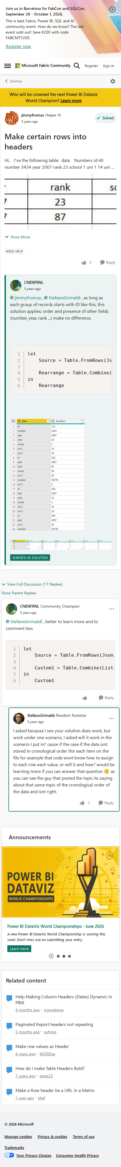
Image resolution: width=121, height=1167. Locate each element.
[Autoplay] (51, 956)
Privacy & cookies (52, 1136)
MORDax (47, 1053)
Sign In (108, 65)
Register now (18, 46)
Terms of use (84, 1136)
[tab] (58, 956)
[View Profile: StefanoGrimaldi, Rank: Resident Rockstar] (18, 718)
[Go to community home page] (43, 65)
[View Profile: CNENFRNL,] (15, 285)
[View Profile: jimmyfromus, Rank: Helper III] (12, 118)
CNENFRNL (33, 282)
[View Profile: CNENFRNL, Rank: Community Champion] (11, 609)
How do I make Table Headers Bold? (50, 1068)
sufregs (50, 1031)
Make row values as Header (42, 1046)
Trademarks (14, 1147)
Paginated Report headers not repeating (54, 1024)
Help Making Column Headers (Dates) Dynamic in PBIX (63, 999)
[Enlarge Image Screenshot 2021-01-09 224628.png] (48, 474)
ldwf (41, 1097)
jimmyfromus (32, 115)
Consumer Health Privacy (77, 1155)
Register (91, 65)
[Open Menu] (113, 81)
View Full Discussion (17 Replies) (34, 584)
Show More (20, 236)
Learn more (71, 100)
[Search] (76, 65)
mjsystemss (54, 1009)
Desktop (16, 81)
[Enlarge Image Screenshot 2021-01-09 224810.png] (61, 545)
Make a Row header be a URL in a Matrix (54, 1090)
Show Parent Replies (18, 592)
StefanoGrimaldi (64, 297)
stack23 (46, 1075)
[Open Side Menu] (7, 65)
